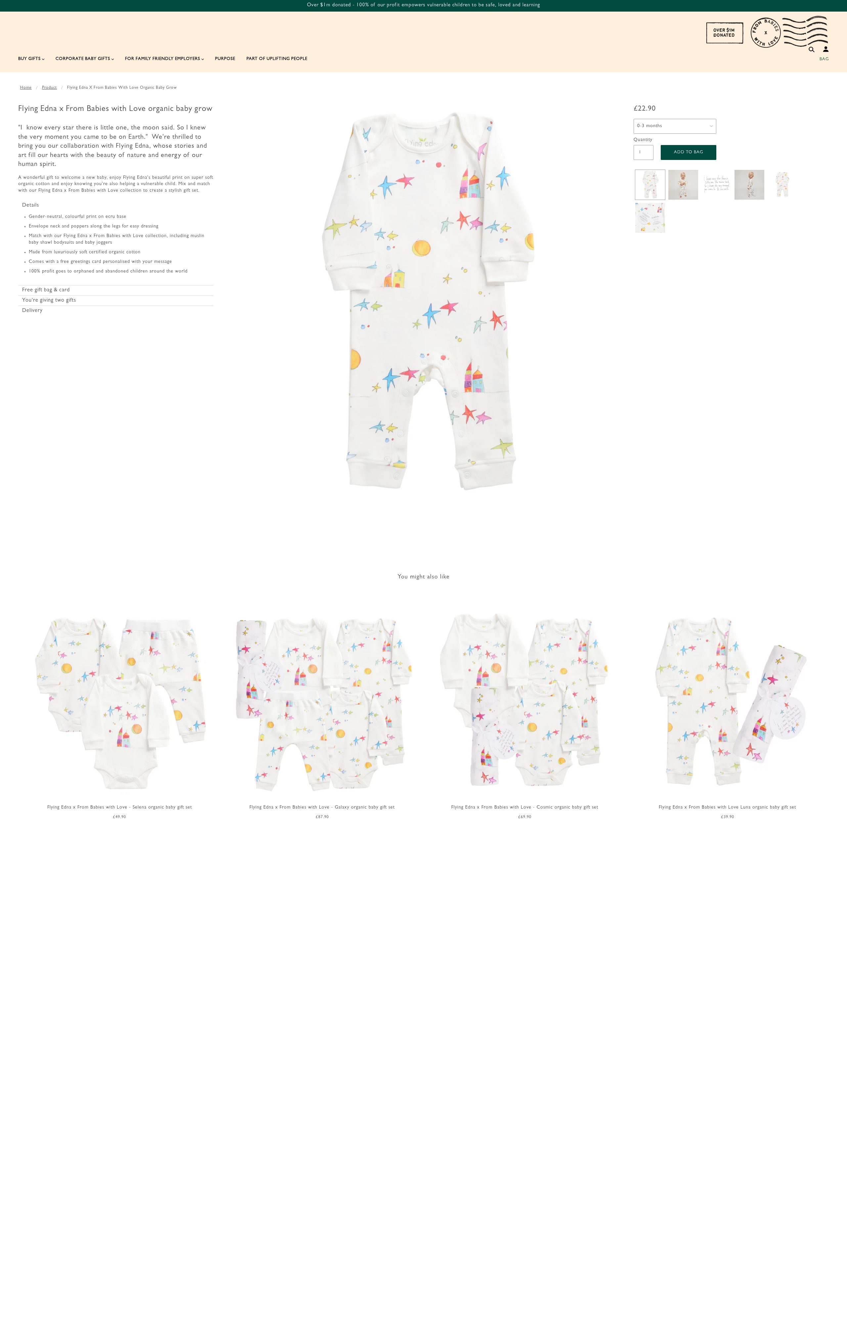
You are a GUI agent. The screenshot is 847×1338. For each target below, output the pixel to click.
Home (26, 88)
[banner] (767, 31)
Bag (824, 59)
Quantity (643, 140)
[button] (115, 206)
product (49, 88)
